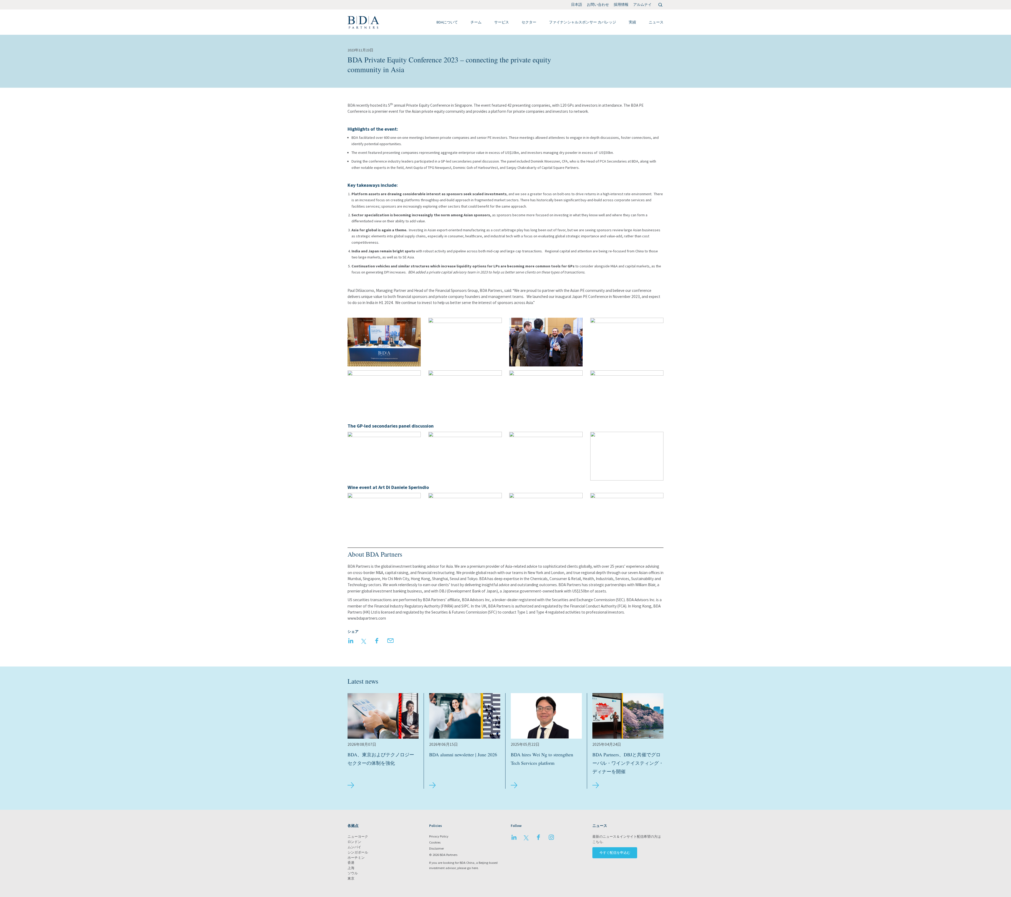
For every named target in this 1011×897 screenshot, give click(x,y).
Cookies (434, 842)
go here (472, 868)
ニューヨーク (358, 837)
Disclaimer (436, 848)
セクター (529, 22)
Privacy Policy (438, 836)
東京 (351, 878)
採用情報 (621, 4)
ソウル (353, 873)
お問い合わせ (598, 4)
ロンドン (354, 842)
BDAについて (447, 22)
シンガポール (358, 852)
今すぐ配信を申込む (614, 853)
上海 (351, 868)
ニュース (656, 22)
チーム (476, 22)
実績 (632, 22)
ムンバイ (354, 847)
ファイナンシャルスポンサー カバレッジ (582, 22)
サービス (501, 22)
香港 (351, 863)
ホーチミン (356, 858)
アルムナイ (642, 4)
